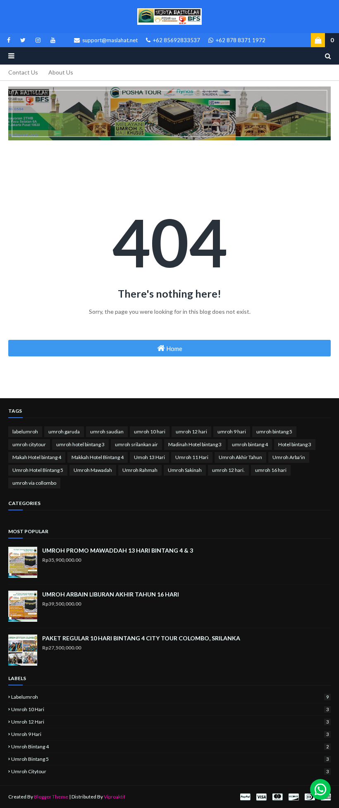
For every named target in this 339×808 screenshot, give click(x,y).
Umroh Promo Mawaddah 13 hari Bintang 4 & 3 (117, 550)
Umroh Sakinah (185, 470)
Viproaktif (114, 797)
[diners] (310, 797)
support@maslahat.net (109, 40)
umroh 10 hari (149, 431)
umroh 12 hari (191, 431)
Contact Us (23, 72)
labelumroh (25, 431)
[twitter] (23, 40)
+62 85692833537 (176, 40)
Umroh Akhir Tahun (240, 457)
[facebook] (8, 40)
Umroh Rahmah (140, 470)
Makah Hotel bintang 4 (36, 457)
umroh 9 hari (231, 431)
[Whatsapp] (320, 789)
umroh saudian (107, 431)
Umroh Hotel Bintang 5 (37, 470)
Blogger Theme (51, 797)
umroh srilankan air (136, 444)
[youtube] (51, 40)
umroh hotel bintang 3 (80, 444)
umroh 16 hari (270, 470)
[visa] (261, 797)
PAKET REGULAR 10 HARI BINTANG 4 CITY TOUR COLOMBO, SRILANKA (141, 638)
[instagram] (38, 40)
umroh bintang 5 (274, 431)
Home (173, 348)
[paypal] (245, 797)
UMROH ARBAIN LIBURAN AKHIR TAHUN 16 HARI (110, 594)
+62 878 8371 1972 (240, 40)
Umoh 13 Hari (149, 457)
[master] (277, 797)
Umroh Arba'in (288, 457)
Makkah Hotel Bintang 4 (98, 457)
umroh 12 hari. (228, 470)
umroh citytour (29, 444)
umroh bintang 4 (250, 444)
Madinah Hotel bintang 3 (195, 444)
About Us (60, 72)
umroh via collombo (34, 483)
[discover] (293, 797)
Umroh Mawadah (93, 470)
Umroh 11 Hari (191, 457)
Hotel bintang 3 (294, 444)
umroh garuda (64, 431)
